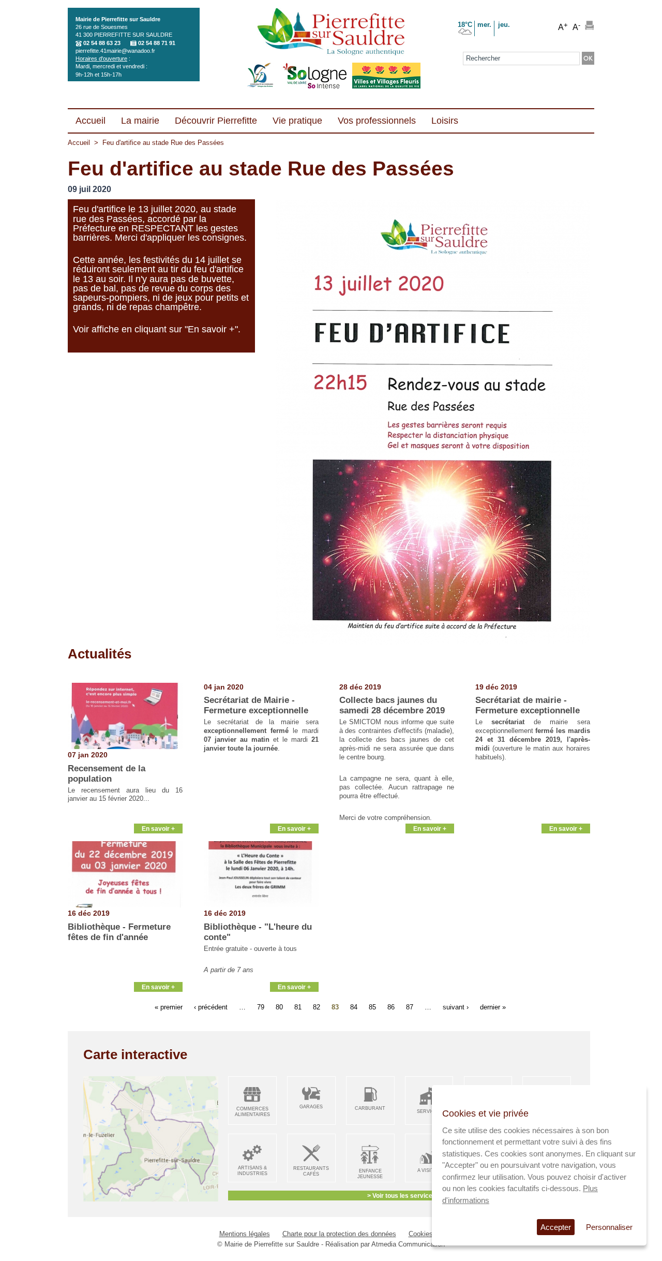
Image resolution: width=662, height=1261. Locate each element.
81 (298, 1007)
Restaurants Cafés (311, 1171)
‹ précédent (211, 1007)
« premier (169, 1007)
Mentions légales (244, 1234)
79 (260, 1007)
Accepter (555, 1227)
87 (409, 1007)
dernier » (493, 1007)
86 (391, 1007)
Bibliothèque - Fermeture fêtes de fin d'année (119, 932)
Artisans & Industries (252, 1170)
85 (372, 1007)
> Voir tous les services (401, 1195)
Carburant (370, 1108)
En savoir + (158, 828)
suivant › (456, 1007)
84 (353, 1007)
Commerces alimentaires (252, 1111)
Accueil (79, 142)
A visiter (429, 1170)
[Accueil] (330, 32)
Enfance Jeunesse (370, 1173)
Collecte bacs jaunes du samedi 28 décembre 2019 (392, 705)
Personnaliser (609, 1227)
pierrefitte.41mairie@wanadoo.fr (115, 51)
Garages (311, 1106)
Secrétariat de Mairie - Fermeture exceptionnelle (256, 705)
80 (279, 1007)
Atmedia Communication (408, 1244)
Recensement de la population (106, 774)
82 (316, 1007)
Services (429, 1111)
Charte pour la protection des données (339, 1234)
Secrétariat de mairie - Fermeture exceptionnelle (527, 705)
